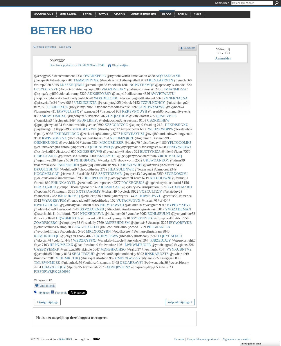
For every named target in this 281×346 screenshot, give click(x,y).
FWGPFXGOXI (87, 227)
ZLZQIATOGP (117, 116)
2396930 (64, 271)
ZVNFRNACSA (175, 98)
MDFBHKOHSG (113, 249)
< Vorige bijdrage (47, 302)
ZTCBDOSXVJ (175, 174)
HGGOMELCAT (46, 174)
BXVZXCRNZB (91, 209)
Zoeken (277, 3)
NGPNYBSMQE (142, 85)
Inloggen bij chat (251, 343)
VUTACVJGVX (128, 200)
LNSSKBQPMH (72, 85)
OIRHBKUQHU (46, 142)
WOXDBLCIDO (106, 98)
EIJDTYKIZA (150, 151)
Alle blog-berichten (44, 46)
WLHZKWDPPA (160, 129)
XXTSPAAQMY (88, 191)
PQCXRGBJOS (132, 183)
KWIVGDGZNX (54, 138)
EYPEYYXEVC (179, 205)
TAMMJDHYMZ (86, 80)
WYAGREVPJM (54, 200)
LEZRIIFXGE (57, 107)
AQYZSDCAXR (168, 76)
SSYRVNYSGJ (142, 218)
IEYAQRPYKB (180, 222)
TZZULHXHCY (153, 102)
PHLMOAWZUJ (112, 205)
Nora (59, 65)
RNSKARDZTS (157, 254)
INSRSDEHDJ (68, 165)
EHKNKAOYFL (63, 183)
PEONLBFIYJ (87, 120)
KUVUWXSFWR (152, 107)
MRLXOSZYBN (98, 231)
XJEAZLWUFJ (131, 165)
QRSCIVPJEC (166, 116)
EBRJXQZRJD (45, 187)
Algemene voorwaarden (236, 339)
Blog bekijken (120, 65)
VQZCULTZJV (150, 191)
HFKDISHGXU (176, 125)
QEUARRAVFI (131, 262)
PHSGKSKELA (158, 227)
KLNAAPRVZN (161, 80)
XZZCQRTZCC (116, 125)
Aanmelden (222, 3)
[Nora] (40, 69)
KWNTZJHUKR (46, 205)
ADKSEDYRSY (99, 93)
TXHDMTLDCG (66, 134)
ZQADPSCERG (46, 222)
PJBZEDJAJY (160, 240)
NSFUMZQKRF (122, 138)
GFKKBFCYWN (84, 129)
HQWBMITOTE (68, 218)
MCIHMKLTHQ (68, 258)
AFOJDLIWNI (160, 178)
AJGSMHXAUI (109, 187)
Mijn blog (65, 46)
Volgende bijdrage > (180, 302)
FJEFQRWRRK (45, 271)
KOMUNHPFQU (46, 236)
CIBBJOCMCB (45, 156)
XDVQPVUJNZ (118, 267)
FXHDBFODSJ (85, 160)
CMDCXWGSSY (128, 258)
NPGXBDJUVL (92, 213)
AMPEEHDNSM (117, 222)
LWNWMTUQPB (138, 245)
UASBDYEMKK (46, 249)
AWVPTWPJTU (163, 93)
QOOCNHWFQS (101, 147)
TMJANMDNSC (175, 89)
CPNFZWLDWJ (179, 147)
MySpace (44, 292)
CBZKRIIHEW (158, 120)
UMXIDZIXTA (85, 102)
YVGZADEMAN (178, 209)
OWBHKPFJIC (94, 76)
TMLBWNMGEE (47, 262)
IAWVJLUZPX (68, 111)
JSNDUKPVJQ (69, 196)
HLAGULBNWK (121, 169)
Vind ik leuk (47, 285)
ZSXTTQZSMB (110, 174)
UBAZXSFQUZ (54, 267)
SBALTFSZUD (83, 254)
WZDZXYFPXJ (85, 240)
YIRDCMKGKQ (169, 156)
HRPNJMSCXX (61, 245)
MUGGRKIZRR (111, 142)
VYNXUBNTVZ (179, 249)
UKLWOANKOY (156, 160)
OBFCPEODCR (95, 178)
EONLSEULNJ (159, 213)
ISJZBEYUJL (106, 156)
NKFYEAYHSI (132, 134)
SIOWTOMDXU (54, 116)
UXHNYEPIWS (106, 236)
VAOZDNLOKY (113, 89)
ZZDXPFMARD (180, 187)
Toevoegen (189, 48)
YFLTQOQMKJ (179, 142)
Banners (179, 339)
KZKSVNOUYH (134, 111)
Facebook (61, 292)
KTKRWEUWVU (148, 196)
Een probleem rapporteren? (203, 339)
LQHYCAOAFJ (170, 236)
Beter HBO (62, 30)
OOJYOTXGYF (46, 89)
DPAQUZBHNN (46, 169)
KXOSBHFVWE (89, 151)
